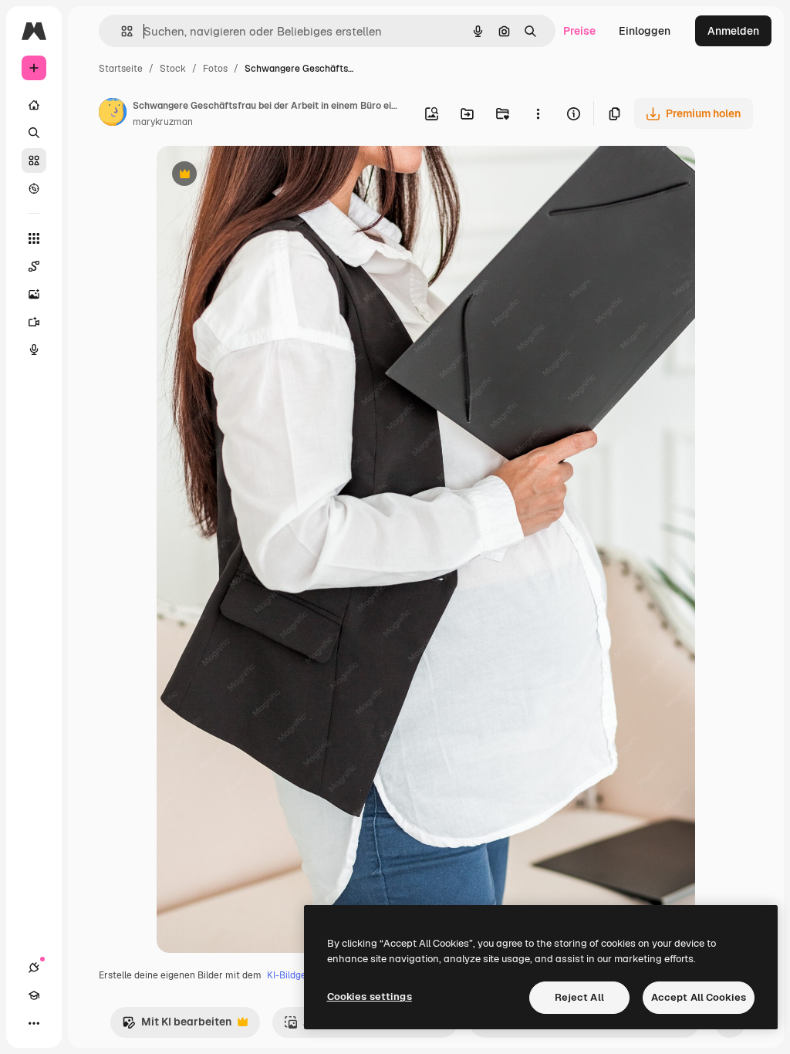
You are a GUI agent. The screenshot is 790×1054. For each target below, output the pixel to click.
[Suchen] (34, 132)
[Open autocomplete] (121, 31)
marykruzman (163, 122)
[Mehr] (34, 1023)
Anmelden (733, 31)
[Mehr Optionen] (537, 113)
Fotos (215, 68)
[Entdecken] (34, 188)
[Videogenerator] (34, 321)
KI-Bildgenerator (303, 975)
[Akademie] (34, 995)
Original (255, 175)
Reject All (579, 997)
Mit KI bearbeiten (176, 1026)
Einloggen (644, 31)
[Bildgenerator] (34, 294)
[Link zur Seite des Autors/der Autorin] (113, 114)
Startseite (121, 68)
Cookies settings (369, 996)
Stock (173, 68)
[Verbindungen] (34, 967)
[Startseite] (34, 105)
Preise (579, 31)
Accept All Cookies (698, 997)
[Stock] (34, 160)
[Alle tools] (34, 238)
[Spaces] (34, 266)
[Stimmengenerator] (34, 349)
